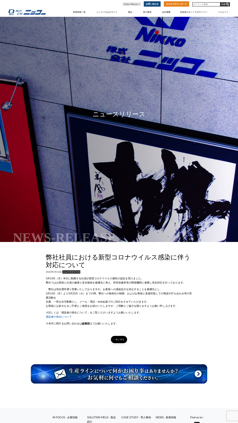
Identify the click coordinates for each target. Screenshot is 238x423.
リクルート (223, 12)
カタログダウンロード (176, 4)
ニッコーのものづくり (106, 12)
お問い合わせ (152, 4)
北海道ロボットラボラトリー (193, 12)
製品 (130, 12)
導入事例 (147, 12)
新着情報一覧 (79, 12)
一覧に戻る (119, 339)
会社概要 (166, 12)
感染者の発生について (59, 316)
